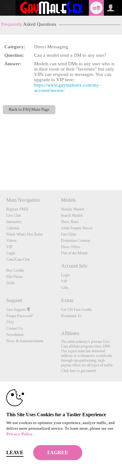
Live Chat (13, 215)
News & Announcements (24, 341)
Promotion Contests (75, 240)
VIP (9, 247)
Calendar (12, 228)
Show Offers (70, 247)
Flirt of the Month (74, 253)
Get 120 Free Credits (76, 309)
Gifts (65, 287)
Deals (10, 283)
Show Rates (70, 222)
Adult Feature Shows (77, 228)
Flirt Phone (14, 276)
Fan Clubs (68, 234)
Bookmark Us (71, 316)
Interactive (14, 222)
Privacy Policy (19, 434)
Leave (14, 452)
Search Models (72, 215)
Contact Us (14, 328)
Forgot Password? (19, 316)
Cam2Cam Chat (18, 259)
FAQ (10, 322)
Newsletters (15, 334)
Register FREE (17, 209)
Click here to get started (78, 371)
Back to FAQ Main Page (29, 109)
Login (10, 253)
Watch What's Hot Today (24, 234)
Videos (11, 240)
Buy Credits (15, 270)
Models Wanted (72, 209)
